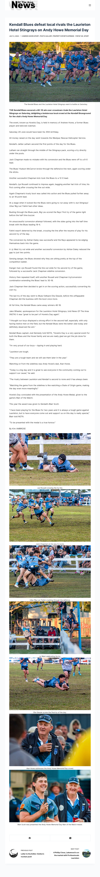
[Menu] (90, 5)
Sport (86, 36)
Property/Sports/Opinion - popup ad (68, 36)
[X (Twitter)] (70, 838)
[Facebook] (29, 838)
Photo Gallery (46, 36)
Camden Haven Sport (30, 36)
